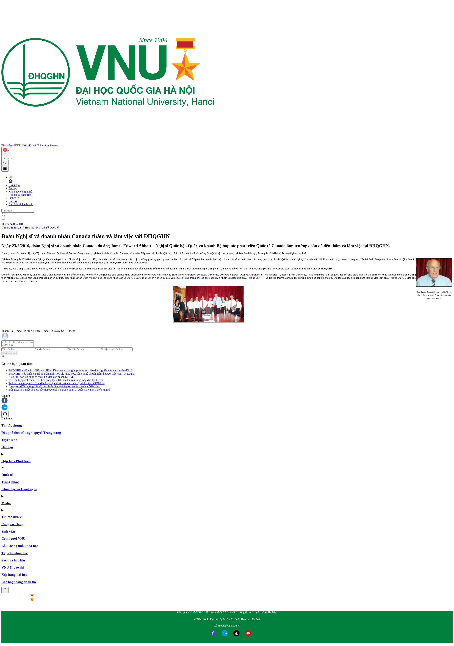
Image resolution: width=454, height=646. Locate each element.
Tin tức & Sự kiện (12, 227)
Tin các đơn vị (11, 517)
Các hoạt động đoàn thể (19, 582)
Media (6, 503)
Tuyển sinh (9, 440)
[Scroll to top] (5, 590)
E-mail (33, 145)
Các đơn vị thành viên (21, 204)
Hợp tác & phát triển (20, 194)
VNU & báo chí (12, 567)
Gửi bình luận (10, 353)
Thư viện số (8, 145)
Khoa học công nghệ (20, 191)
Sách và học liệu (13, 560)
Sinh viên (14, 197)
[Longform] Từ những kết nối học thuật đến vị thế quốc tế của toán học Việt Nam (54, 386)
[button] (227, 400)
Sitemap (53, 145)
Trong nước (10, 482)
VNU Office (22, 145)
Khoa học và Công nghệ (19, 489)
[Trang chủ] (107, 142)
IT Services (43, 145)
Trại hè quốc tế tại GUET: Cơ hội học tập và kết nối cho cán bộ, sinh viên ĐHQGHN (56, 383)
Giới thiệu (14, 185)
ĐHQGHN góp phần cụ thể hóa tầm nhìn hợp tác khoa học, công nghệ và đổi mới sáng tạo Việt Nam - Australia (71, 373)
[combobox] (6, 151)
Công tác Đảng (12, 524)
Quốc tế (54, 227)
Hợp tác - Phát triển (36, 227)
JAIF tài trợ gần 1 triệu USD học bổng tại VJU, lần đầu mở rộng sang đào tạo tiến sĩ (56, 380)
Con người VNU (13, 538)
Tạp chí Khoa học (14, 553)
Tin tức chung (11, 425)
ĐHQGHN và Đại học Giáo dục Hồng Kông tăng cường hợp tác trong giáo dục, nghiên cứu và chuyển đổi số (70, 370)
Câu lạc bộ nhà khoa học (19, 546)
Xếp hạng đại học (14, 575)
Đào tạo (13, 188)
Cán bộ (13, 201)
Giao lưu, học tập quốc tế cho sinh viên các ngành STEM (41, 376)
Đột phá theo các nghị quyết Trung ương (31, 433)
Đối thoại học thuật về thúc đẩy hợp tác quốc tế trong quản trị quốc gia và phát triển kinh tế (59, 389)
